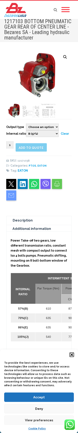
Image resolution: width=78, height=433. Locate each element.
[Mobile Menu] (65, 10)
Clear (65, 133)
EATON (42, 165)
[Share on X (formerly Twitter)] (11, 184)
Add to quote (31, 147)
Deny (39, 409)
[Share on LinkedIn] (23, 184)
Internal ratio (16, 133)
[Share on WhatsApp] (34, 184)
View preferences (39, 420)
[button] (72, 355)
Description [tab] (23, 220)
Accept (39, 397)
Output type (15, 127)
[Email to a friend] (11, 195)
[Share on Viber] (46, 184)
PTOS (32, 165)
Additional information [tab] (31, 229)
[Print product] (57, 184)
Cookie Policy (37, 428)
